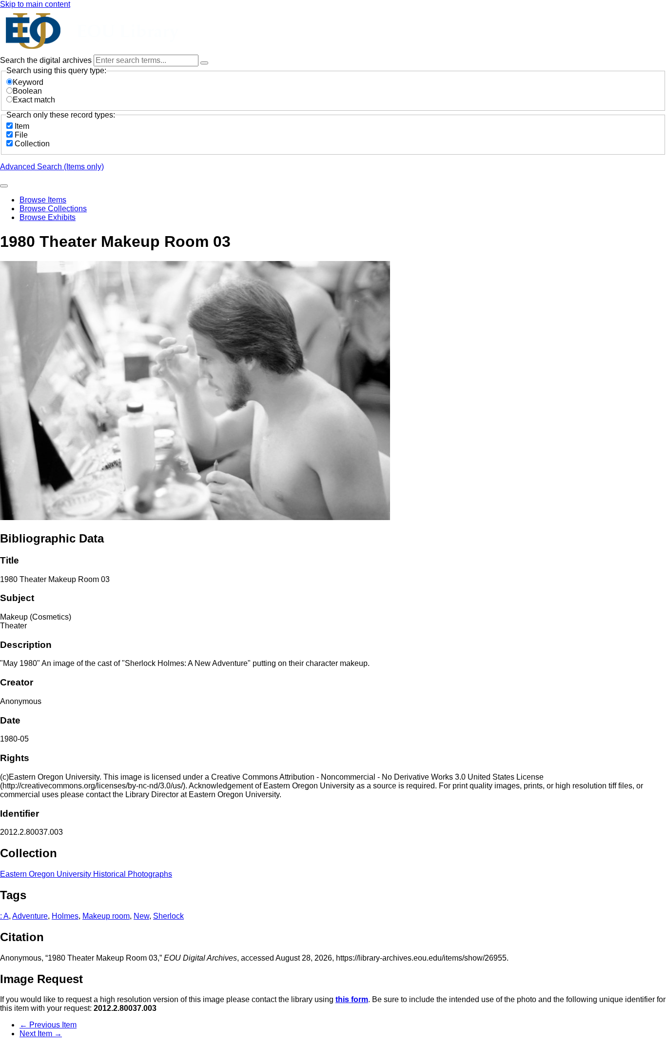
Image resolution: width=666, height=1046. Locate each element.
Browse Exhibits (48, 217)
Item (22, 126)
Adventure (30, 916)
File (21, 135)
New (141, 916)
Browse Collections (53, 208)
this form (351, 999)
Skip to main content (35, 4)
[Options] (204, 62)
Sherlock (168, 916)
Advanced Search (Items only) (52, 166)
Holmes (65, 916)
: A (4, 916)
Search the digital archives (47, 60)
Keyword (28, 82)
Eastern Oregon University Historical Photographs (86, 874)
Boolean (27, 91)
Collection (32, 144)
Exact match (34, 100)
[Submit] (4, 185)
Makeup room (106, 916)
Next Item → (41, 1033)
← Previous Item (48, 1025)
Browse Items (43, 200)
